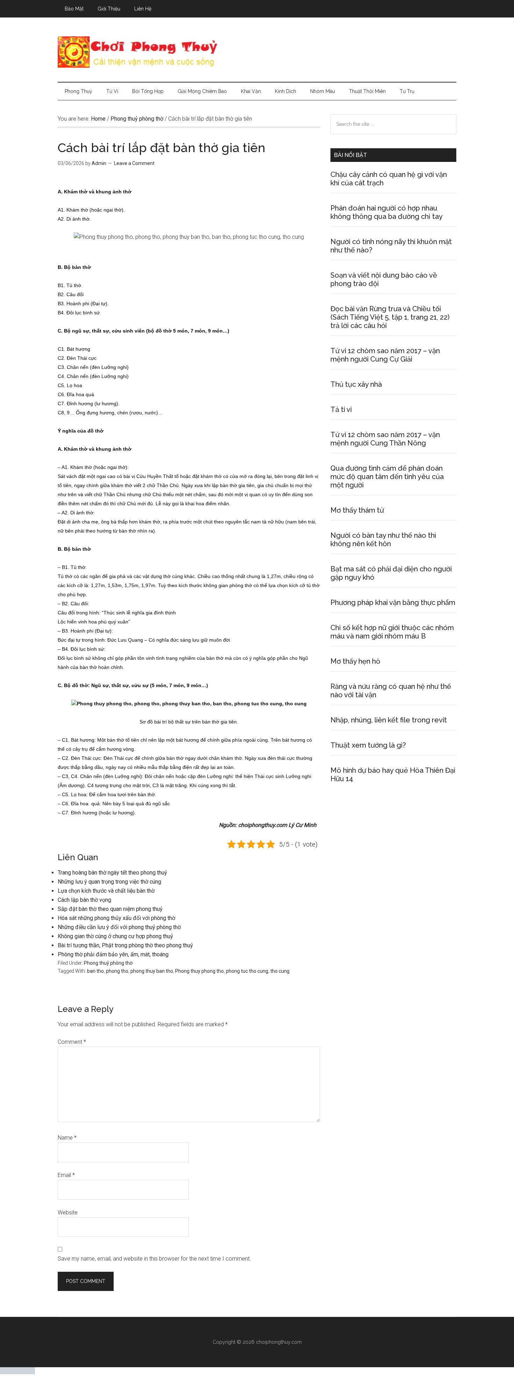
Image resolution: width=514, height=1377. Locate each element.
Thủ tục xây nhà (356, 384)
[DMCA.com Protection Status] (17, 1372)
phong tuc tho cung (247, 971)
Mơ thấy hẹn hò (355, 661)
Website (68, 1212)
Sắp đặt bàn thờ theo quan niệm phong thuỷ (110, 909)
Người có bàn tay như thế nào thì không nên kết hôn (383, 539)
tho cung (280, 971)
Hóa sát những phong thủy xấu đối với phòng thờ (116, 918)
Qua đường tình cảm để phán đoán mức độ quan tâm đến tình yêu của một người (387, 476)
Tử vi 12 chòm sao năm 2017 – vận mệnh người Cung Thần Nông (385, 438)
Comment (72, 1042)
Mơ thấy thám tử (357, 510)
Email (66, 1175)
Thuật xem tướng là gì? (368, 745)
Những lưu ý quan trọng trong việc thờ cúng (109, 881)
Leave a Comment (134, 163)
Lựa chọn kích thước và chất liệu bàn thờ (106, 890)
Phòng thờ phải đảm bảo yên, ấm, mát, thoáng (113, 954)
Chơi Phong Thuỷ (257, 52)
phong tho (117, 971)
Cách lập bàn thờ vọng (84, 900)
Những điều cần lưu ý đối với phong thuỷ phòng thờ (119, 927)
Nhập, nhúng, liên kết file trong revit (388, 720)
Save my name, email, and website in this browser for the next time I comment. (154, 1258)
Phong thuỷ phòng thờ (108, 963)
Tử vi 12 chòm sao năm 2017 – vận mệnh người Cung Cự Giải (385, 355)
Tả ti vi (341, 409)
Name (67, 1137)
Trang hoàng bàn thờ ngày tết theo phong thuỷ (112, 872)
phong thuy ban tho (151, 971)
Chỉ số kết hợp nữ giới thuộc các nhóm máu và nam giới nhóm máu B (392, 631)
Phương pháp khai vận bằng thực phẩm (392, 602)
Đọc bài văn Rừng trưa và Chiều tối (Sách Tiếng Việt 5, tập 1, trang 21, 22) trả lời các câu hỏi (390, 317)
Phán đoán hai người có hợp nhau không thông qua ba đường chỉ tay (386, 212)
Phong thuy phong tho (199, 971)
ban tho (95, 971)
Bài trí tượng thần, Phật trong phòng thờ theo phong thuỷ (125, 945)
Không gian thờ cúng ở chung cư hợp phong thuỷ (115, 936)
